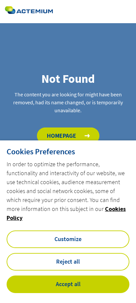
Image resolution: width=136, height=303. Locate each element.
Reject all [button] (68, 261)
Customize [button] (68, 239)
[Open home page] (29, 11)
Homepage (61, 135)
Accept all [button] (68, 284)
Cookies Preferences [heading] (41, 151)
